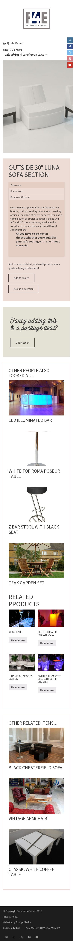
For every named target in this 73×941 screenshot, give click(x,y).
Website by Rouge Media (17, 922)
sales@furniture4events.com (26, 55)
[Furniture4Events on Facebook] (70, 46)
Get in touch (22, 342)
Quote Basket (15, 43)
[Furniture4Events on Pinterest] (70, 58)
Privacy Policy (10, 916)
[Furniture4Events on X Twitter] (70, 52)
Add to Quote (21, 278)
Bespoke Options (20, 197)
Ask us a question (24, 289)
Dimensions (16, 191)
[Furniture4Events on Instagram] (70, 40)
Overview (15, 185)
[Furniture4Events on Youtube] (70, 65)
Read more (36, 612)
